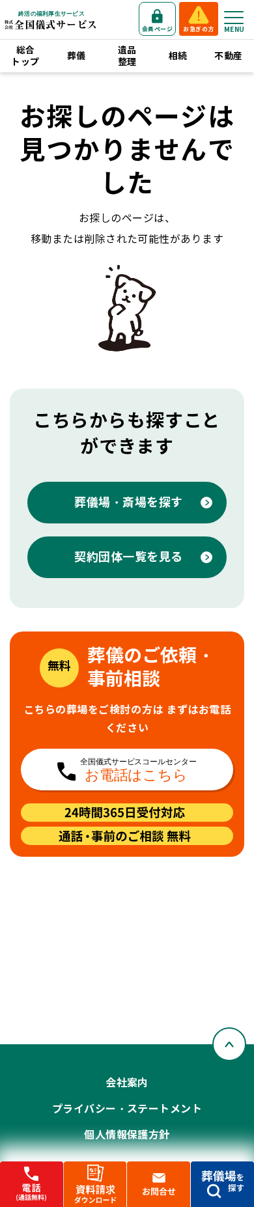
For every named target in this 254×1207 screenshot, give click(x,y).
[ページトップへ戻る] (229, 1044)
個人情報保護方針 (127, 1135)
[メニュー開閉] (234, 17)
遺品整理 (127, 56)
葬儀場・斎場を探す (128, 502)
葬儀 (76, 56)
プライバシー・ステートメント (127, 1109)
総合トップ (25, 56)
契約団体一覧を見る (128, 556)
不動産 (228, 56)
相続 (178, 56)
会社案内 (127, 1083)
